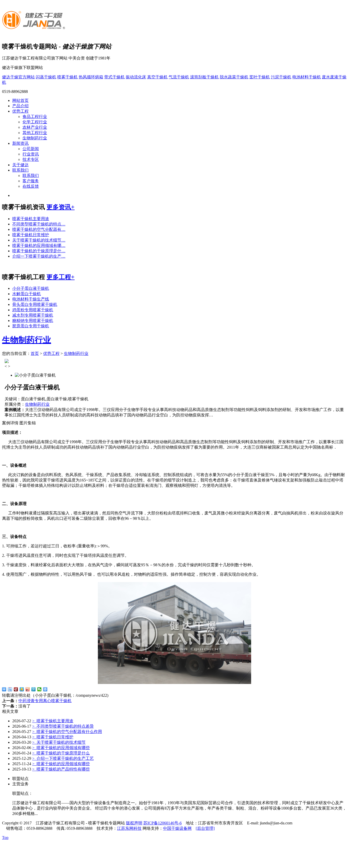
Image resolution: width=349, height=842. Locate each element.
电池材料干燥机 (306, 77)
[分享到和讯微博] (16, 689)
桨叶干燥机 (259, 77)
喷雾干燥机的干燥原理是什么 (61, 753)
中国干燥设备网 (177, 828)
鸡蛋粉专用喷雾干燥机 (32, 310)
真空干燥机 (157, 77)
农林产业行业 (34, 127)
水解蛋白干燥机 (26, 294)
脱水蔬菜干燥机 (234, 77)
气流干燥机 (179, 77)
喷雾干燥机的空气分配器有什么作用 (67, 731)
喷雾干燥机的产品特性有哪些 (61, 769)
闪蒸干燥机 (46, 77)
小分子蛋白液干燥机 (30, 288)
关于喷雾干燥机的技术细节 (59, 742)
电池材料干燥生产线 (30, 299)
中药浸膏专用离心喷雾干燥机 (45, 701)
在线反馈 (30, 186)
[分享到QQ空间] (22, 689)
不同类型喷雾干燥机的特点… (38, 224)
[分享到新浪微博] (28, 689)
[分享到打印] (45, 689)
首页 (35, 353)
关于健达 (20, 165)
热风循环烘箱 (91, 77)
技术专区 (30, 159)
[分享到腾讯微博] (33, 689)
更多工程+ (60, 277)
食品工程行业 (34, 116)
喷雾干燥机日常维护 (30, 235)
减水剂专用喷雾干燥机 (32, 315)
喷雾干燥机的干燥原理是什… (38, 251)
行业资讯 (30, 154)
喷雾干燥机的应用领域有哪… (38, 245)
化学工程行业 (34, 122)
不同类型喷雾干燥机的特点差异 (63, 726)
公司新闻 (30, 149)
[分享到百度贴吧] (10, 689)
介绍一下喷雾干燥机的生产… (38, 256)
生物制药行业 (34, 138)
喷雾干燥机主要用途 (30, 218)
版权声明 (134, 823)
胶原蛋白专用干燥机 (30, 326)
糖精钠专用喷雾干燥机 (32, 320)
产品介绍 (20, 106)
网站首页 (20, 100)
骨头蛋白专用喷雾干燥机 (34, 304)
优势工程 (20, 111)
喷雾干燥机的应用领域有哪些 (61, 747)
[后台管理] (205, 828)
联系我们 (20, 170)
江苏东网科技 (129, 828)
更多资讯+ (60, 207)
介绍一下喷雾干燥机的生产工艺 (63, 758)
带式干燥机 (114, 77)
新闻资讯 (20, 143)
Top (5, 837)
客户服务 (30, 181)
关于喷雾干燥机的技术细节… (38, 240)
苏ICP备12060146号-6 (162, 823)
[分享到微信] (39, 689)
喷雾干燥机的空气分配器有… (38, 229)
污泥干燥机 (281, 77)
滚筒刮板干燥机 (204, 77)
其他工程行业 (34, 132)
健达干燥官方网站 (18, 77)
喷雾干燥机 (67, 77)
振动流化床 (136, 77)
